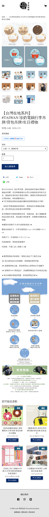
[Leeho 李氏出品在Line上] (30, 500)
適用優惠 (5, 133)
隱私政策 (24, 512)
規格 (3, 144)
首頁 (3, 17)
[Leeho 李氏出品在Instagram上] (24, 500)
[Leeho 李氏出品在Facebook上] (18, 500)
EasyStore (36, 508)
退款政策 (32, 512)
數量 (3, 154)
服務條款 (17, 512)
